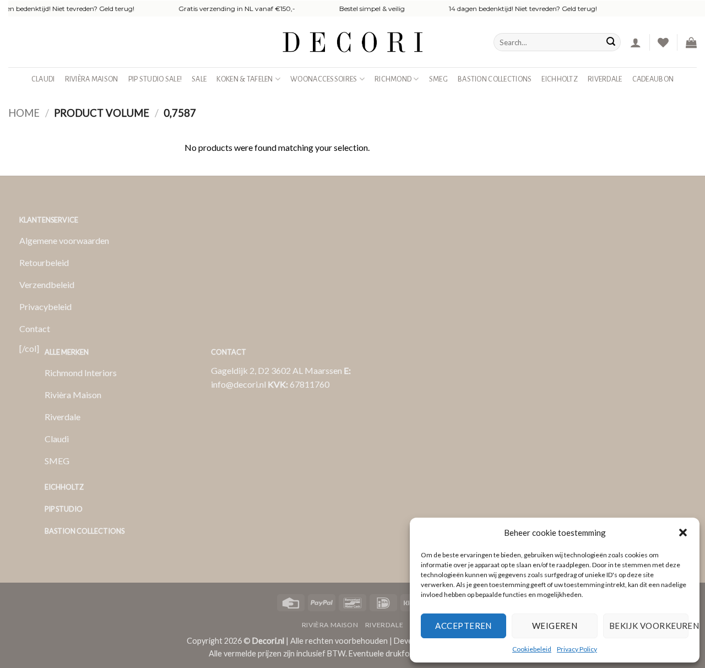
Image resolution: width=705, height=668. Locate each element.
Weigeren (555, 626)
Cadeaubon (653, 79)
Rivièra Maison (91, 79)
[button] (682, 532)
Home (24, 113)
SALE (199, 79)
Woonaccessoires (323, 79)
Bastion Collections (495, 79)
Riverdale (605, 79)
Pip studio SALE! (155, 79)
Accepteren (463, 626)
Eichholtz (559, 79)
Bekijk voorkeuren (648, 626)
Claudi (43, 79)
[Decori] (352, 42)
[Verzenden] (610, 42)
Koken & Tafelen (244, 79)
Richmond (393, 79)
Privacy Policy (577, 649)
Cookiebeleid (531, 649)
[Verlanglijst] (663, 42)
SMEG (438, 79)
